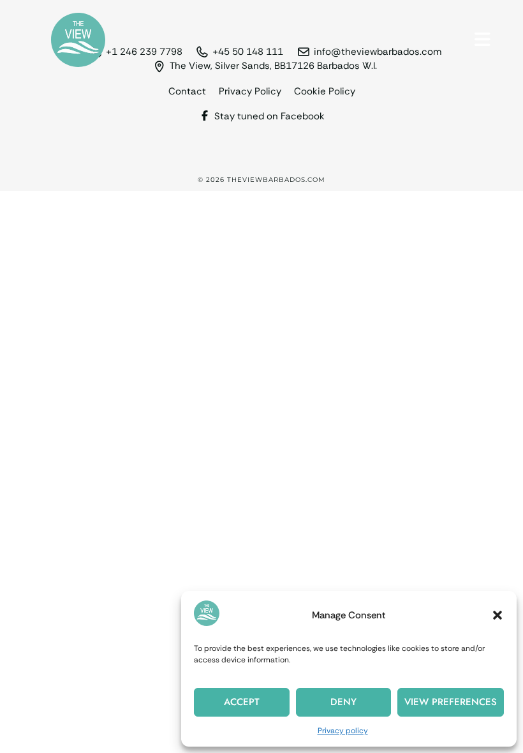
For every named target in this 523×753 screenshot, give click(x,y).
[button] (497, 615)
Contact (187, 91)
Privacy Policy (250, 91)
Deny (343, 702)
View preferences (450, 702)
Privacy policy (343, 731)
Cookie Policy (324, 91)
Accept (242, 702)
